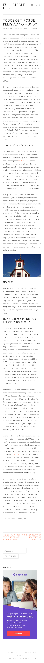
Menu (37, 5)
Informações (20, 519)
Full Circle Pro (14, 6)
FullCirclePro (30, 28)
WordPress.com (29, 658)
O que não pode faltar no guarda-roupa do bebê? (12, 537)
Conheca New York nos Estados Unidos (31, 537)
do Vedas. (22, 161)
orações (16, 454)
